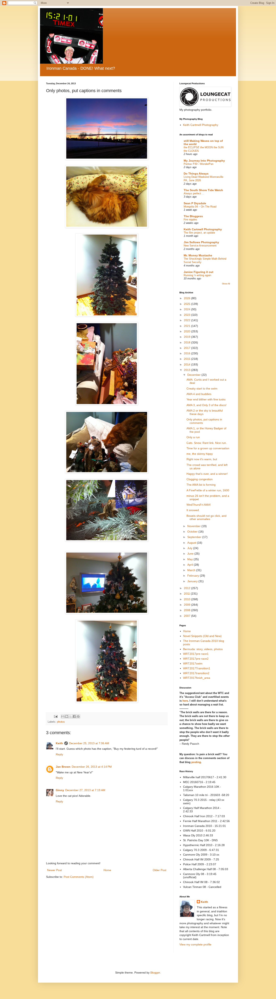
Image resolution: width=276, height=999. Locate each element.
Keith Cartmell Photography (200, 124)
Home (107, 870)
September (194, 537)
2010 (187, 599)
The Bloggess (193, 216)
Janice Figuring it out (198, 272)
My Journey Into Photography (204, 160)
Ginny (60, 790)
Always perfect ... (194, 193)
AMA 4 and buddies (198, 394)
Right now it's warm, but (201, 459)
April (190, 564)
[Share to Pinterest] (78, 716)
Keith (59, 743)
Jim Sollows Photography (201, 242)
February (193, 575)
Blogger (155, 972)
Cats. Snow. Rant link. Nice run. (206, 442)
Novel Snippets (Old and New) (202, 636)
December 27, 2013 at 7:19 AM (85, 790)
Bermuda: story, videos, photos (203, 649)
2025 (187, 303)
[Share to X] (70, 716)
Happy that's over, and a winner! (207, 473)
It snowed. (193, 510)
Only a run (193, 437)
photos (61, 721)
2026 (187, 298)
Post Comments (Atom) (79, 876)
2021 (187, 325)
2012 (187, 588)
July (190, 548)
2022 (187, 320)
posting (196, 762)
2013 (187, 370)
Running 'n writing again (197, 275)
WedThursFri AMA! (198, 504)
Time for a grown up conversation (207, 448)
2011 (187, 593)
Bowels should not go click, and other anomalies (206, 517)
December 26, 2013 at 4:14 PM (92, 766)
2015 (187, 358)
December (194, 374)
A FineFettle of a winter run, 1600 (207, 490)
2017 (187, 347)
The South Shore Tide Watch (203, 190)
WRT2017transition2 (196, 673)
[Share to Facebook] (74, 716)
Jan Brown (63, 766)
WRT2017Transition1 (196, 668)
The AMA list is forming (201, 484)
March (191, 570)
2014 (187, 364)
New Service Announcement (200, 245)
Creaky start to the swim (201, 388)
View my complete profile (195, 944)
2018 (187, 342)
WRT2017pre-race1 (196, 653)
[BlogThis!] (67, 716)
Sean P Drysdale (195, 203)
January (192, 581)
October (192, 531)
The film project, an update (199, 232)
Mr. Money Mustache (198, 255)
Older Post (159, 870)
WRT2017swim (192, 663)
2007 (187, 615)
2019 (187, 336)
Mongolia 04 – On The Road (200, 206)
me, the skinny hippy (199, 453)
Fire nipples (190, 219)
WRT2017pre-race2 (196, 658)
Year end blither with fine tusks (205, 399)
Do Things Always (196, 173)
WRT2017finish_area (196, 677)
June (190, 553)
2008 (187, 610)
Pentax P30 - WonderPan (198, 163)
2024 (187, 309)
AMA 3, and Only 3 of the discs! (206, 405)
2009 (187, 604)
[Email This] (63, 716)
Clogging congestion (199, 479)
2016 (187, 353)
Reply (59, 754)
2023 (187, 314)
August (192, 542)
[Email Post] (55, 716)
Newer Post (54, 870)
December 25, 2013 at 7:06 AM (89, 743)
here (185, 700)
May (190, 559)
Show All (226, 283)
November (194, 526)
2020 (187, 331)
